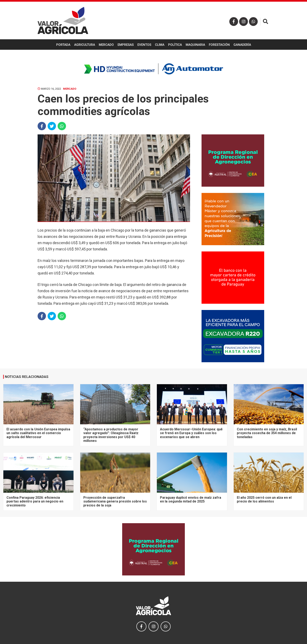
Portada (63, 45)
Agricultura (84, 45)
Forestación (219, 45)
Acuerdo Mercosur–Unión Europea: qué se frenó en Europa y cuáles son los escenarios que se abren (191, 433)
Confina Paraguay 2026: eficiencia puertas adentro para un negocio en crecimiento (34, 501)
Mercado (106, 45)
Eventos (144, 45)
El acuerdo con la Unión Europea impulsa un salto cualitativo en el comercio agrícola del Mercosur (38, 433)
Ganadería (242, 45)
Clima (159, 45)
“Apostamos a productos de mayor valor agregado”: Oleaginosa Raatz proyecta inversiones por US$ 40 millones (110, 435)
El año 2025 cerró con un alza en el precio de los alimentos (264, 499)
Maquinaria (195, 45)
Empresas (126, 45)
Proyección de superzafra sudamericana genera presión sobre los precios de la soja (115, 501)
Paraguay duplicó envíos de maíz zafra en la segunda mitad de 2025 (190, 499)
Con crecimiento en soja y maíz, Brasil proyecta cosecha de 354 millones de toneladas (267, 433)
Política (175, 45)
